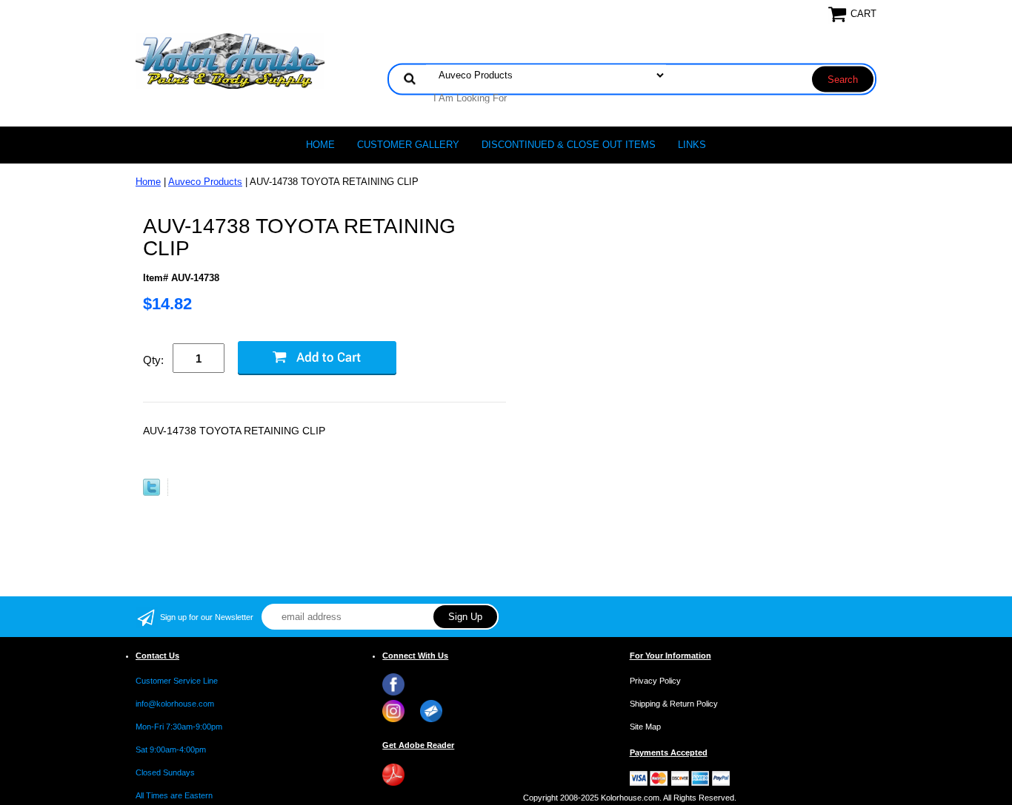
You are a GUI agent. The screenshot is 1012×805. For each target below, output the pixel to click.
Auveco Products (205, 181)
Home (320, 144)
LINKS (692, 144)
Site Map (645, 726)
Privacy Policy (655, 680)
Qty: (153, 360)
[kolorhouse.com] (230, 60)
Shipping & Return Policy (674, 703)
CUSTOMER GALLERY (408, 144)
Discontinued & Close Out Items (569, 144)
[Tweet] (151, 492)
